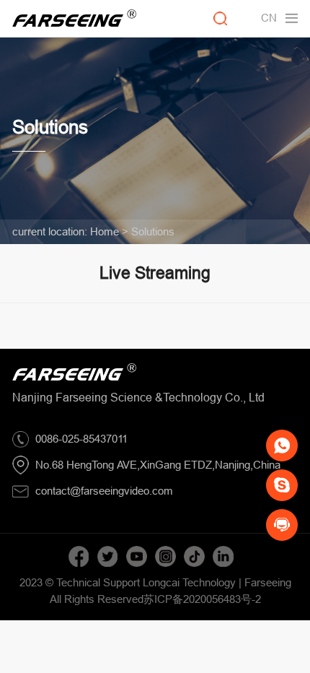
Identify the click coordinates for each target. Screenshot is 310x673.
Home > (109, 231)
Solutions (152, 231)
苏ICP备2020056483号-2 (202, 599)
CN (269, 18)
